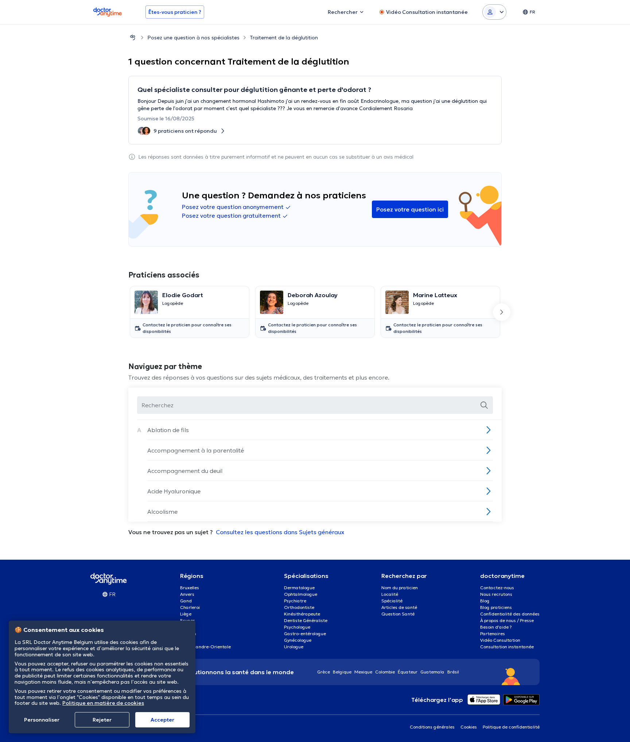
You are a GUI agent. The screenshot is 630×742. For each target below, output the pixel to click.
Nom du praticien (399, 587)
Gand (186, 600)
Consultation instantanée (507, 646)
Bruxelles (189, 587)
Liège (185, 614)
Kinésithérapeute (302, 614)
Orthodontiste (299, 607)
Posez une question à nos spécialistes (193, 37)
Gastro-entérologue (305, 633)
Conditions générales (432, 727)
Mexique (363, 672)
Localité (389, 594)
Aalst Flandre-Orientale (205, 646)
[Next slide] (501, 312)
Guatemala (432, 672)
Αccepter (162, 719)
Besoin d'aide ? (496, 627)
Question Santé (398, 614)
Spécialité (391, 600)
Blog (485, 600)
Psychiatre (295, 600)
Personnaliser (41, 719)
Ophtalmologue (300, 594)
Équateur (407, 672)
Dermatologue (299, 587)
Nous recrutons (496, 594)
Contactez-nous (497, 587)
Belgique (342, 672)
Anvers (187, 594)
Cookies (468, 727)
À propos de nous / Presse (507, 620)
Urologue (293, 646)
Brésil (453, 672)
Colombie (385, 672)
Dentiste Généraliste (305, 620)
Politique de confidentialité (511, 727)
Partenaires (492, 633)
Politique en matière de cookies (103, 703)
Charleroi (190, 607)
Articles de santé (399, 607)
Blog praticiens (496, 607)
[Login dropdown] (494, 12)
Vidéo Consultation (500, 640)
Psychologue (297, 627)
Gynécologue (297, 640)
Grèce (323, 672)
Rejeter (102, 719)
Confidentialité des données (510, 614)
